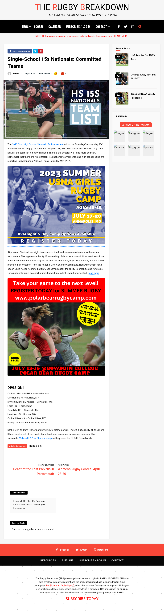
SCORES (38, 26)
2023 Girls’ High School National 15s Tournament (38, 144)
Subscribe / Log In (78, 26)
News (25, 26)
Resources (48, 560)
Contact (101, 26)
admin (16, 73)
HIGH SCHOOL (35, 446)
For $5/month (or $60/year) (60, 585)
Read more (93, 273)
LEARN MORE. (121, 36)
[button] (119, 136)
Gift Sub (68, 560)
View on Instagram (137, 124)
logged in (29, 529)
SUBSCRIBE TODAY (82, 599)
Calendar (54, 26)
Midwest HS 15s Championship (35, 438)
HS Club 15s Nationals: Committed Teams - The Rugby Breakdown (29, 504)
